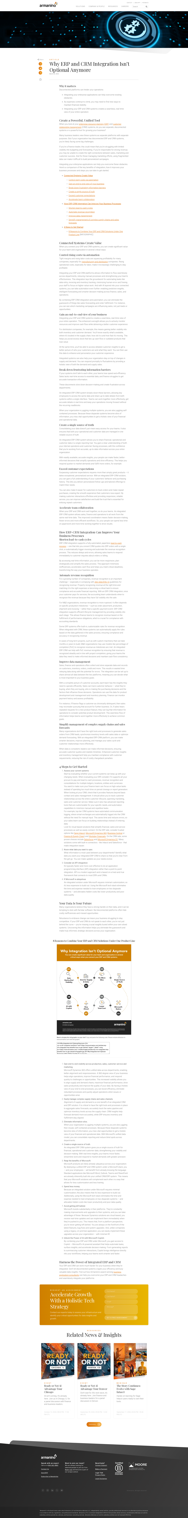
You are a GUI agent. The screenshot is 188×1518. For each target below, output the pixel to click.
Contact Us (45, 1469)
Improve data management (80, 216)
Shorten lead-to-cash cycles (81, 208)
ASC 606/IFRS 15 (102, 582)
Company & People (97, 6)
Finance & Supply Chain (74, 836)
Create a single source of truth (82, 191)
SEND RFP (137, 2)
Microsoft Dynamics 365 (96, 833)
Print (40, 78)
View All (92, 1424)
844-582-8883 (53, 1465)
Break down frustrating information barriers (87, 188)
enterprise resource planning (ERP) (94, 124)
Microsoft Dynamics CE (108, 839)
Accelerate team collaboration (82, 199)
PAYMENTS (145, 2)
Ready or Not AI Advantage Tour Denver (93, 1387)
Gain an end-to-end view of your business (86, 184)
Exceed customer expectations (82, 195)
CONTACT (129, 2)
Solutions (80, 6)
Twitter (40, 64)
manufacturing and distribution (95, 261)
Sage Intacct (79, 833)
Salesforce (88, 839)
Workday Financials (97, 836)
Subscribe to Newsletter (49, 1476)
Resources (113, 6)
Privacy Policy (100, 1475)
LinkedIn (40, 68)
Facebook (40, 73)
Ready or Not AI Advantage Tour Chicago (53, 1389)
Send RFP (44, 1473)
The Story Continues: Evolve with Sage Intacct (129, 1389)
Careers (125, 6)
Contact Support (101, 1465)
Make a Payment (101, 1469)
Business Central (115, 833)
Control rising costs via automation (83, 180)
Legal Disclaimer (101, 1478)
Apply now (68, 1469)
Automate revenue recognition (82, 212)
